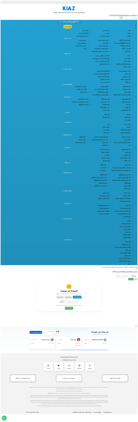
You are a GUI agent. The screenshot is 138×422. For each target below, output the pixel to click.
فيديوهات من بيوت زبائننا (69, 378)
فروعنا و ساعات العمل (115, 378)
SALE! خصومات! (67, 26)
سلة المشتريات (132, 15)
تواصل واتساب (69, 308)
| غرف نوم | (67, 28)
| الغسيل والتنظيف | (67, 218)
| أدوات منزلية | (67, 97)
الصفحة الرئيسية (77, 297)
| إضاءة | (67, 112)
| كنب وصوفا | (67, 53)
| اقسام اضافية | (67, 239)
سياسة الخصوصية (107, 412)
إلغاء (135, 279)
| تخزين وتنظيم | (68, 38)
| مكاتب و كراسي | (67, 69)
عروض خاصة (60, 297)
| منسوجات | (67, 147)
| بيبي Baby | (67, 162)
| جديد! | (67, 25)
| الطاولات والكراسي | (67, 84)
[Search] (121, 17)
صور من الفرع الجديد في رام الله (23, 378)
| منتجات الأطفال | (67, 172)
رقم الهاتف (133, 276)
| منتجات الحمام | (67, 134)
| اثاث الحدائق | (67, 203)
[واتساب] (4, 418)
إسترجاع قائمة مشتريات (115, 15)
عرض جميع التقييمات (35, 332)
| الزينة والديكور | (67, 122)
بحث (62, 301)
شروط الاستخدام (97, 412)
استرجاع (131, 279)
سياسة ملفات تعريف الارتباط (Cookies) (82, 412)
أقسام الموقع (124, 15)
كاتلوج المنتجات (69, 21)
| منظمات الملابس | (67, 190)
